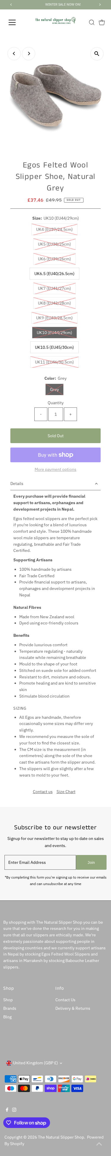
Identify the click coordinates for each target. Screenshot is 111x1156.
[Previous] (14, 53)
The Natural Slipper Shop (61, 1137)
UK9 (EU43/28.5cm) (57, 317)
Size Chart (66, 792)
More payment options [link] (55, 469)
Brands (9, 1008)
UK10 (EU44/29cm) (57, 332)
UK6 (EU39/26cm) (57, 259)
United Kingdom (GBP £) (35, 1062)
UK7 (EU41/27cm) (57, 288)
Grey (57, 389)
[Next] (28, 53)
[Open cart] (102, 22)
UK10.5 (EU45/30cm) (54, 347)
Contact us (43, 792)
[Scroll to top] (99, 1144)
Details (16, 483)
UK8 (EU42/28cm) (57, 303)
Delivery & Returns (72, 1008)
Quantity (56, 402)
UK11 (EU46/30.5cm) (57, 362)
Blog (7, 1016)
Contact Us (65, 999)
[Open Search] (91, 22)
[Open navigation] (17, 22)
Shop (8, 999)
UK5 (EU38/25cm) (57, 244)
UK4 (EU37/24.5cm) (57, 229)
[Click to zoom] (97, 53)
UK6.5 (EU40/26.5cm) (54, 273)
